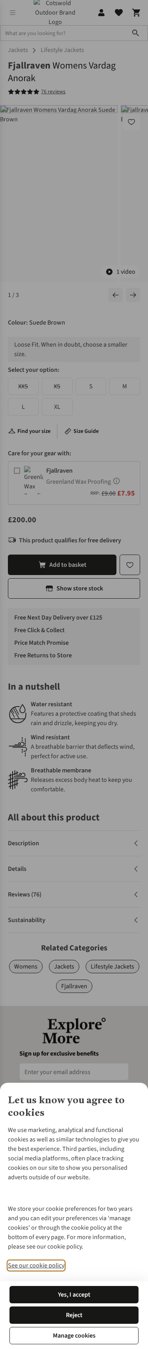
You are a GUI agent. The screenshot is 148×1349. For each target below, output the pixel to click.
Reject (74, 1315)
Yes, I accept (74, 1294)
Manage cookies (74, 1335)
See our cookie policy (36, 1265)
